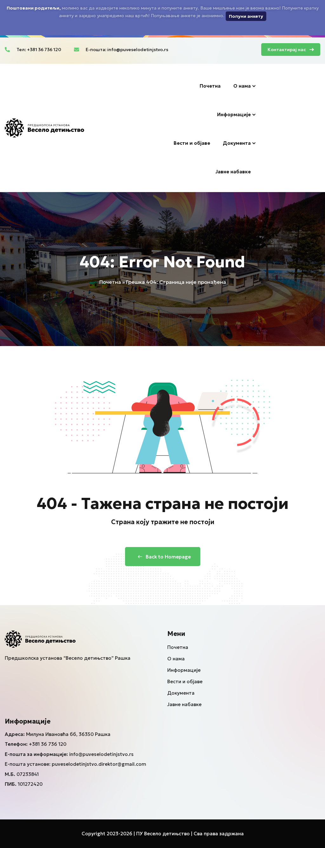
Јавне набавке (233, 172)
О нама (242, 86)
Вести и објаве (192, 143)
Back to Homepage (168, 557)
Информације (234, 114)
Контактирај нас (287, 49)
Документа (237, 143)
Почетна (210, 86)
